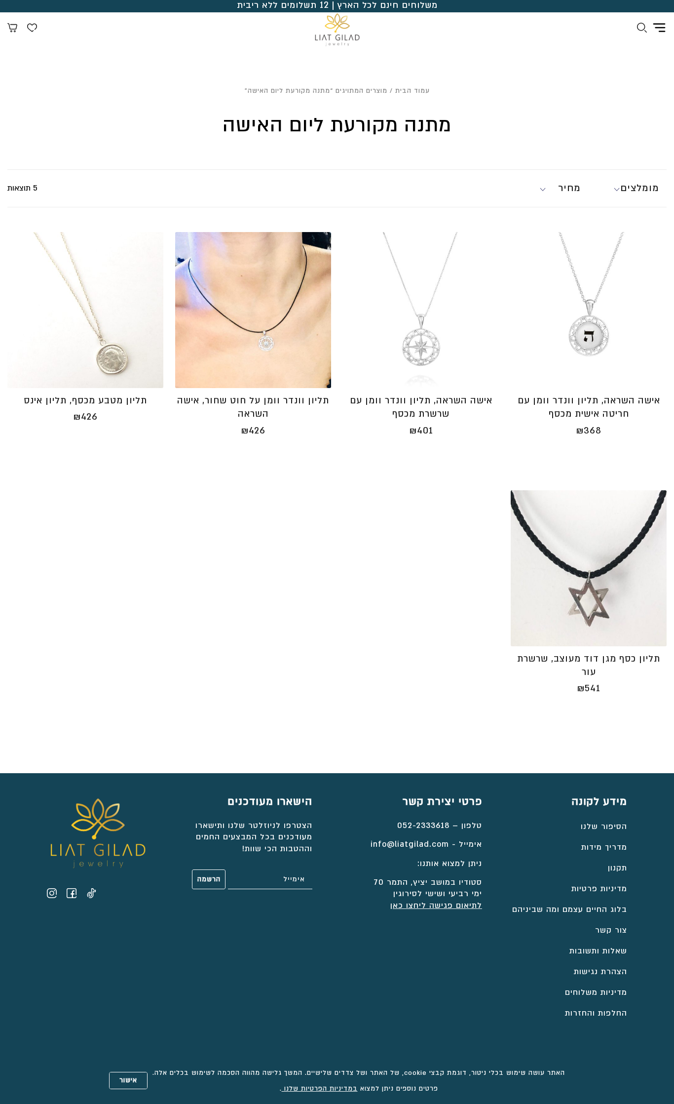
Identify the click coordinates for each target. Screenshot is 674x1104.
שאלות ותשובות (598, 951)
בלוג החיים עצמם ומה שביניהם (569, 909)
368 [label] (588, 431)
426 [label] (253, 431)
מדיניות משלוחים (596, 992)
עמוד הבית (412, 90)
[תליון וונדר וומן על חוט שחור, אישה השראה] (253, 310)
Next (517, 315)
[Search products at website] (642, 29)
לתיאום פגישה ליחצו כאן (436, 905)
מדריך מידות (604, 847)
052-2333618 (423, 825)
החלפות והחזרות (596, 1013)
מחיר (569, 188)
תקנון (617, 868)
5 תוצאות (22, 188)
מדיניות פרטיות (599, 888)
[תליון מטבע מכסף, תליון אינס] (85, 310)
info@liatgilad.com (410, 844)
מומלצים (639, 188)
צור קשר (611, 930)
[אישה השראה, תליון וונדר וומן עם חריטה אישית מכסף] (589, 310)
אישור (128, 1080)
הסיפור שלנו (604, 826)
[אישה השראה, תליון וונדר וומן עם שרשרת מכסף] (421, 310)
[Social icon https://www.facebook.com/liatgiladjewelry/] (71, 893)
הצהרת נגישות (600, 971)
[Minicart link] (12, 29)
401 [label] (421, 431)
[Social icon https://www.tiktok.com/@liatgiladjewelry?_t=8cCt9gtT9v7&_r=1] (91, 893)
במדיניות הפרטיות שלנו (320, 1088)
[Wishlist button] (32, 29)
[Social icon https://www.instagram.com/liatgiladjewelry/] (52, 893)
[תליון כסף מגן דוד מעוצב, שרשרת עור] (589, 568)
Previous (657, 315)
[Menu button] (659, 27)
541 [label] (588, 688)
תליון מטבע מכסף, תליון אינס (85, 400)
